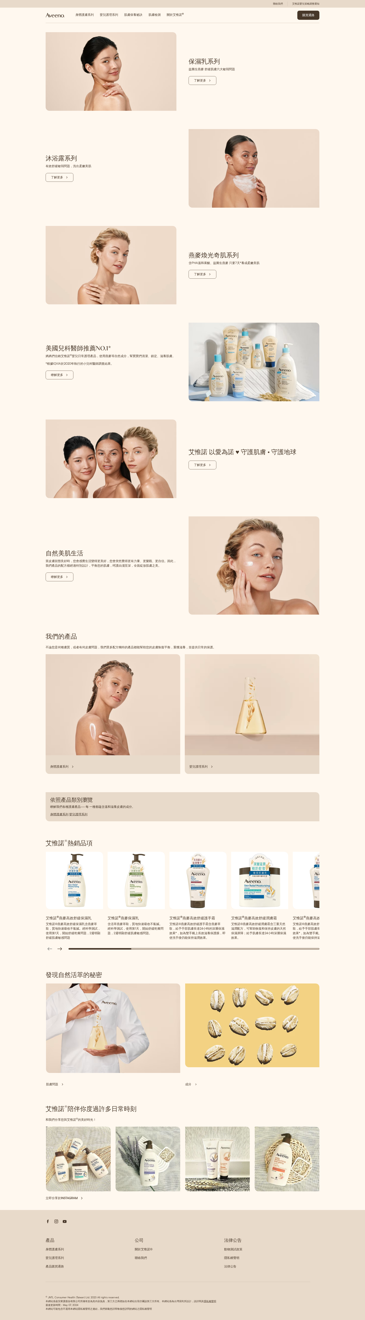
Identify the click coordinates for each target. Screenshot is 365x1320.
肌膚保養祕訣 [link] (133, 15)
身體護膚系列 (59, 814)
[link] (278, 4)
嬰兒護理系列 (78, 814)
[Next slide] (60, 949)
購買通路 (308, 15)
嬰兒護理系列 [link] (109, 15)
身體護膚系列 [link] (84, 15)
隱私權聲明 (210, 1301)
